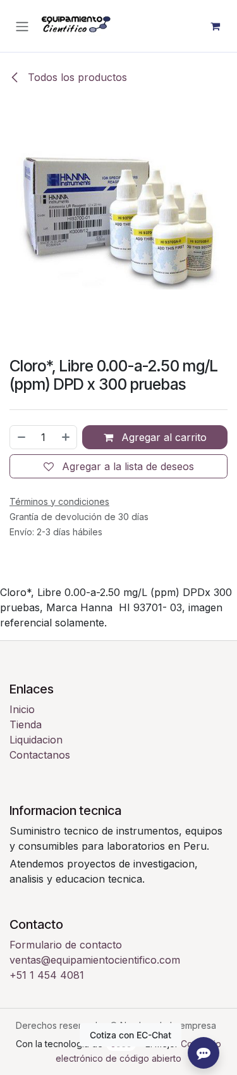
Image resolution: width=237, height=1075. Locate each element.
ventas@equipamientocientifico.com (94, 960)
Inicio (22, 709)
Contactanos (39, 755)
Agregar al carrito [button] (162, 437)
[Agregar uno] (66, 437)
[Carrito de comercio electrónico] (215, 26)
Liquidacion (36, 739)
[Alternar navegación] (22, 26)
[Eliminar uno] (21, 437)
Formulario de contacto (65, 944)
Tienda (25, 724)
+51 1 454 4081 (46, 975)
